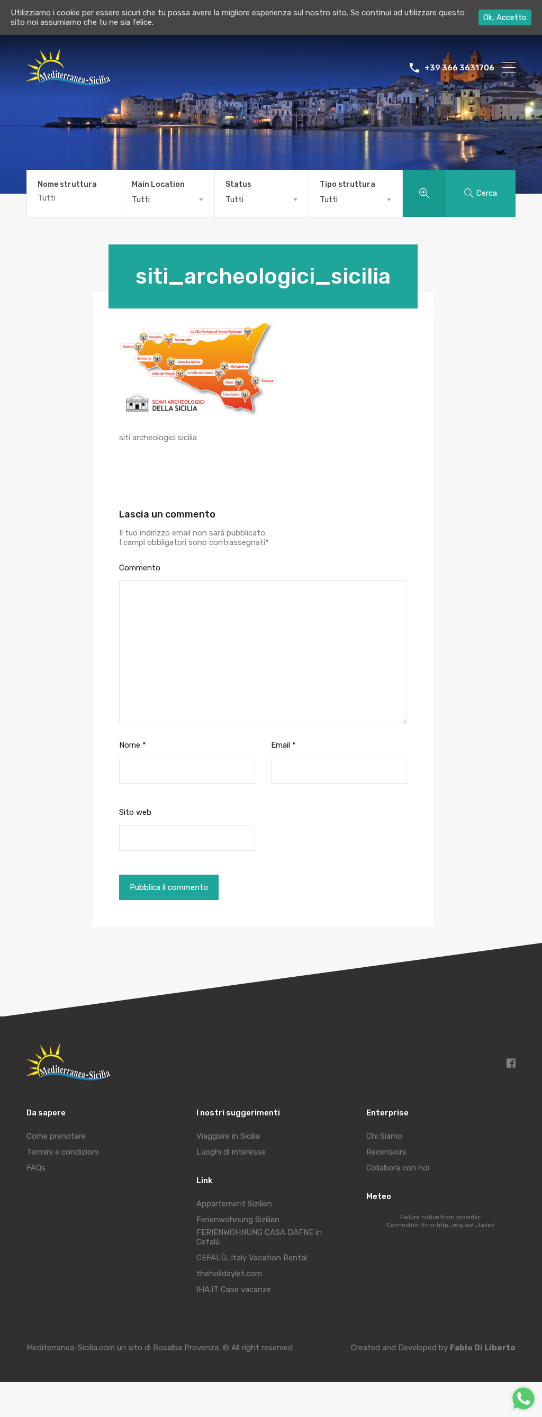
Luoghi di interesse (231, 1152)
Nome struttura (67, 184)
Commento (139, 568)
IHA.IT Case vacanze (233, 1289)
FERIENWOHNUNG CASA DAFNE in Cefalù (259, 1237)
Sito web (135, 812)
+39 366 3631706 (459, 67)
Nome (132, 745)
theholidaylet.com (229, 1273)
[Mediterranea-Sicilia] (70, 82)
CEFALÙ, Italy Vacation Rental (251, 1257)
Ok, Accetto (505, 17)
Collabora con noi (397, 1168)
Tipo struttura (347, 184)
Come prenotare (56, 1136)
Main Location (158, 184)
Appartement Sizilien (234, 1204)
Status (238, 184)
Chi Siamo (384, 1136)
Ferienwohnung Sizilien (237, 1219)
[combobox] (168, 199)
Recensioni (386, 1152)
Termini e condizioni (62, 1152)
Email (283, 745)
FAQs (36, 1168)
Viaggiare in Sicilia (228, 1136)
